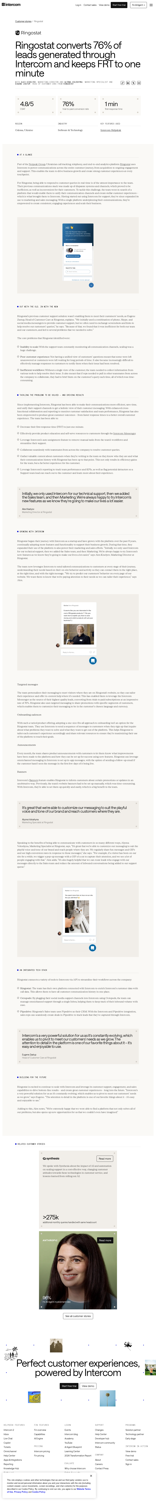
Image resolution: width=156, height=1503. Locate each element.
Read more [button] (105, 1158)
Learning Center (72, 1451)
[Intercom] (11, 5)
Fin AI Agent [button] (138, 5)
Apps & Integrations (13, 1460)
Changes (99, 1430)
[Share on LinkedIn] (128, 83)
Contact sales (132, 1460)
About (98, 1460)
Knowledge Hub (11, 1468)
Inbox (6, 1434)
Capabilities (39, 1434)
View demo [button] (88, 1386)
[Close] (91, 1475)
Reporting (8, 1464)
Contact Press (101, 1468)
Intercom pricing (42, 1451)
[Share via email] (139, 83)
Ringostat (125, 164)
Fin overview (40, 1430)
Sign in (129, 1464)
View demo (131, 1451)
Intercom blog (71, 1434)
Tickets (7, 1447)
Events (68, 1430)
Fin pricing (39, 1455)
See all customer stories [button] (78, 1316)
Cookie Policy (38, 1492)
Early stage (131, 1438)
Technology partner (135, 1434)
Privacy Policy (21, 1492)
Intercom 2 (9, 1430)
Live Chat (8, 1438)
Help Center (9, 1455)
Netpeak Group (37, 164)
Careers (99, 1464)
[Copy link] (122, 83)
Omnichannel (10, 1451)
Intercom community (105, 1442)
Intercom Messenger (124, 433)
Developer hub (102, 1438)
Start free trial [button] (119, 5)
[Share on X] (133, 83)
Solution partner (133, 1430)
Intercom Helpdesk (111, 130)
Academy (69, 1438)
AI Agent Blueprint (73, 1447)
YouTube (68, 1442)
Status (98, 1447)
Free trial (130, 1455)
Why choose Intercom (75, 1468)
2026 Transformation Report (78, 1455)
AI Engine (38, 1438)
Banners (33, 780)
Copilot (7, 1442)
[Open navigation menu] (151, 5)
